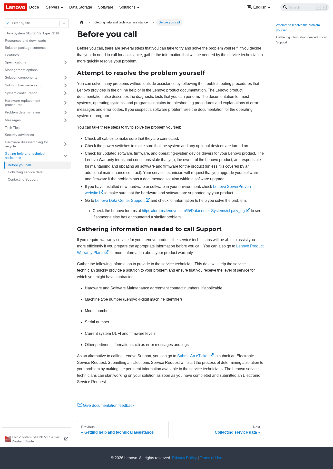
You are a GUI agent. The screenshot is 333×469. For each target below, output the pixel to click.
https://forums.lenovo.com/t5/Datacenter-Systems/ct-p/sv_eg (193, 211)
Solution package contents (25, 48)
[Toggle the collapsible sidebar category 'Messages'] (65, 120)
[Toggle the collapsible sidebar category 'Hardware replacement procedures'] (65, 103)
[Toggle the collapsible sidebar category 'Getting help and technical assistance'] (65, 156)
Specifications (15, 62)
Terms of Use (211, 458)
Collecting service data (25, 172)
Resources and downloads (25, 40)
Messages (13, 120)
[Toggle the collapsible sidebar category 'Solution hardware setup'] (65, 85)
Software (105, 7)
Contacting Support (23, 179)
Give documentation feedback (108, 405)
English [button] (259, 7)
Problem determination (22, 112)
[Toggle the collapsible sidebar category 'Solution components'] (65, 78)
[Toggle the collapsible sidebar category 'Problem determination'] (65, 112)
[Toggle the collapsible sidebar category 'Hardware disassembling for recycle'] (65, 144)
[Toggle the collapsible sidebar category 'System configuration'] (65, 93)
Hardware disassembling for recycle (26, 144)
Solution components (21, 77)
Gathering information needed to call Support (301, 39)
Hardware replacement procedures (22, 103)
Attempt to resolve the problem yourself (298, 27)
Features (12, 55)
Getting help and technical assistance (25, 156)
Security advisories (19, 135)
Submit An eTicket (192, 356)
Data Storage (80, 7)
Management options (21, 70)
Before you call (19, 165)
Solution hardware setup (23, 85)
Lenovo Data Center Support (120, 200)
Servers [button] (52, 7)
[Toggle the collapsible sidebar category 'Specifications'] (65, 62)
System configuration (21, 93)
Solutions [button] (127, 7)
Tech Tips (12, 128)
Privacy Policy (184, 458)
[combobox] (12, 23)
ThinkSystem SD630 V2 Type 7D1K (32, 33)
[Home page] (81, 22)
